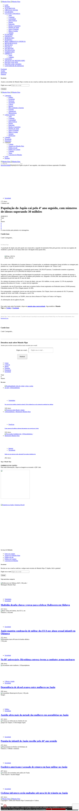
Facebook (16, 308)
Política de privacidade (58, 809)
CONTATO (8, 59)
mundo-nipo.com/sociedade (36, 306)
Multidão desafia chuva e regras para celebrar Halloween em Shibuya (35, 605)
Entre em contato (10, 554)
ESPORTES (8, 36)
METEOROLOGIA (11, 43)
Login (6, 5)
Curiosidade (12, 19)
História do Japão (13, 27)
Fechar (49, 809)
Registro (7, 6)
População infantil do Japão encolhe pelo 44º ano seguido (29, 741)
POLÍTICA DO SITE (11, 62)
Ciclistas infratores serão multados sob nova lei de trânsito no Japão (34, 793)
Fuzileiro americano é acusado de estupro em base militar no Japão (34, 767)
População (8, 370)
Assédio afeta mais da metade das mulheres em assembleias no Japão (34, 715)
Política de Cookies (14, 149)
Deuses (10, 22)
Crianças (7, 365)
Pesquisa (7, 368)
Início (2, 165)
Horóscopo (11, 135)
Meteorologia (12, 113)
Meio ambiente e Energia (16, 108)
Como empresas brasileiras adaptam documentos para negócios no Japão (22, 428)
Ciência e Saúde (9, 681)
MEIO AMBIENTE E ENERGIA (15, 41)
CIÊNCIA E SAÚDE (11, 10)
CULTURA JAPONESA (12, 13)
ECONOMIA (9, 34)
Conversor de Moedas (15, 155)
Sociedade (11, 102)
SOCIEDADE (9, 48)
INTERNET (8, 40)
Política (10, 97)
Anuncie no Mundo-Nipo (16, 146)
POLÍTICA (8, 46)
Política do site (12, 148)
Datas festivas (12, 20)
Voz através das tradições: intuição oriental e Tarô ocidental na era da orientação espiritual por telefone (29, 404)
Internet (10, 106)
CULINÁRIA (9, 12)
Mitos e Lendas (13, 31)
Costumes (11, 17)
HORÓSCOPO (9, 38)
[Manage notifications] (5, 806)
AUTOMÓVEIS (10, 8)
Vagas (10, 55)
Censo (6, 363)
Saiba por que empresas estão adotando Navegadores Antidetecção (20, 454)
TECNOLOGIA (10, 50)
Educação (11, 24)
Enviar (3, 575)
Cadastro (11, 57)
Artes (10, 15)
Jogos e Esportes (13, 29)
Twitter (8, 308)
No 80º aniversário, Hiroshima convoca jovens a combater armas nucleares (38, 659)
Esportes (11, 109)
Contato (10, 144)
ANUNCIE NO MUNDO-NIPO (15, 60)
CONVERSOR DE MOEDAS (14, 66)
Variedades (11, 400)
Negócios (11, 101)
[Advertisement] (39, 180)
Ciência (10, 104)
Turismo (10, 33)
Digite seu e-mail (6, 85)
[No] (66, 809)
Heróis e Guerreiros (14, 26)
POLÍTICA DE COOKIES (13, 64)
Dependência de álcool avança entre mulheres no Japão (28, 687)
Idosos (7, 366)
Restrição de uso (4, 318)
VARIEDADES (10, 52)
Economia (11, 99)
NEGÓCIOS (9, 45)
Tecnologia (11, 450)
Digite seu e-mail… (22, 350)
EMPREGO (8, 53)
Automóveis (12, 111)
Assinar (4, 89)
